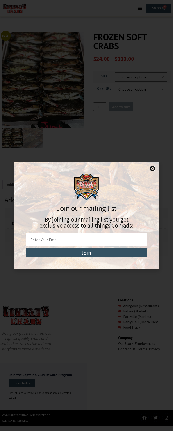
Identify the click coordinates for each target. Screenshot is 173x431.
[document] (86, 215)
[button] (152, 168)
